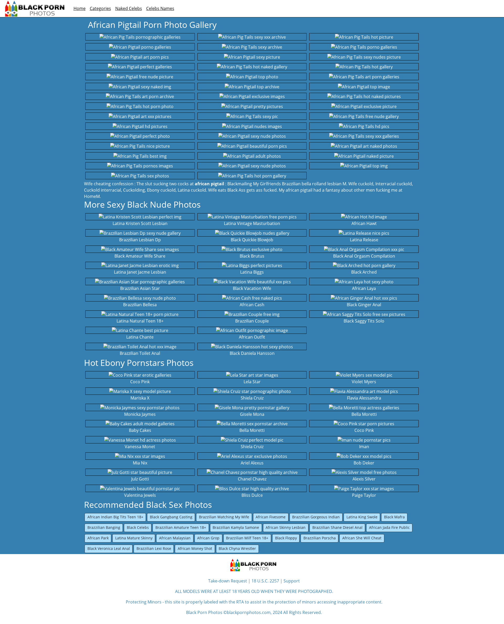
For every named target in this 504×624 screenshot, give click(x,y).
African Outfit (252, 337)
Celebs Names (160, 8)
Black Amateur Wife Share (139, 256)
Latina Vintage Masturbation (252, 223)
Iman (364, 446)
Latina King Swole (361, 516)
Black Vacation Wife (252, 288)
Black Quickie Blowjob (252, 240)
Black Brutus (252, 256)
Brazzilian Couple (252, 321)
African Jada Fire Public (389, 527)
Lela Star (252, 382)
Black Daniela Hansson (252, 353)
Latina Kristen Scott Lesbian (140, 223)
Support (292, 581)
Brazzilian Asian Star (140, 288)
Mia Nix (140, 463)
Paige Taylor (364, 495)
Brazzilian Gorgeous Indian (316, 516)
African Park (98, 537)
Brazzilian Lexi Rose (153, 548)
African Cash (252, 305)
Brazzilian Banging (103, 527)
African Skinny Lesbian (286, 527)
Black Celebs (138, 527)
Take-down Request (227, 581)
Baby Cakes (140, 430)
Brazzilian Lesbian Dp (140, 240)
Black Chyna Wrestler (237, 548)
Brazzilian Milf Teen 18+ (247, 537)
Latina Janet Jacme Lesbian (140, 272)
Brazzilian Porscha (319, 537)
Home (80, 8)
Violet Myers (364, 382)
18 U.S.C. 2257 (265, 581)
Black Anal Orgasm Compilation (364, 256)
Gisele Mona (252, 414)
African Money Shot (195, 548)
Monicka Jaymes (140, 414)
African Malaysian (175, 537)
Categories (100, 8)
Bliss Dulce (252, 495)
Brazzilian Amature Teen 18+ (180, 527)
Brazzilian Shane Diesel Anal (337, 527)
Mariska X (139, 398)
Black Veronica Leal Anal (108, 548)
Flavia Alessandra (364, 398)
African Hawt (364, 223)
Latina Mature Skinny (134, 537)
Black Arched (364, 272)
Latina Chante (140, 337)
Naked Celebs (128, 8)
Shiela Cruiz (252, 398)
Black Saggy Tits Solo (364, 321)
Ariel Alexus (252, 463)
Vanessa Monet (140, 446)
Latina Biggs (252, 272)
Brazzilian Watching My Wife (224, 516)
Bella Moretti (252, 430)
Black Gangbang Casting (171, 516)
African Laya (364, 288)
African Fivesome (271, 516)
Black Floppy (286, 537)
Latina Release (364, 240)
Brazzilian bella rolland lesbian (312, 184)
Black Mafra (394, 516)
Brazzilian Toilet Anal (140, 353)
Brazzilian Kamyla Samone (236, 527)
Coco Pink (140, 382)
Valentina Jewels (140, 495)
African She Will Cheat (361, 537)
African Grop (208, 537)
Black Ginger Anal (364, 305)
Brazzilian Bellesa (140, 305)
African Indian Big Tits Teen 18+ (115, 516)
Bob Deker (364, 463)
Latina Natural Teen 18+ (140, 321)
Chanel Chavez (252, 479)
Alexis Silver (364, 479)
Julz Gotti (140, 479)
